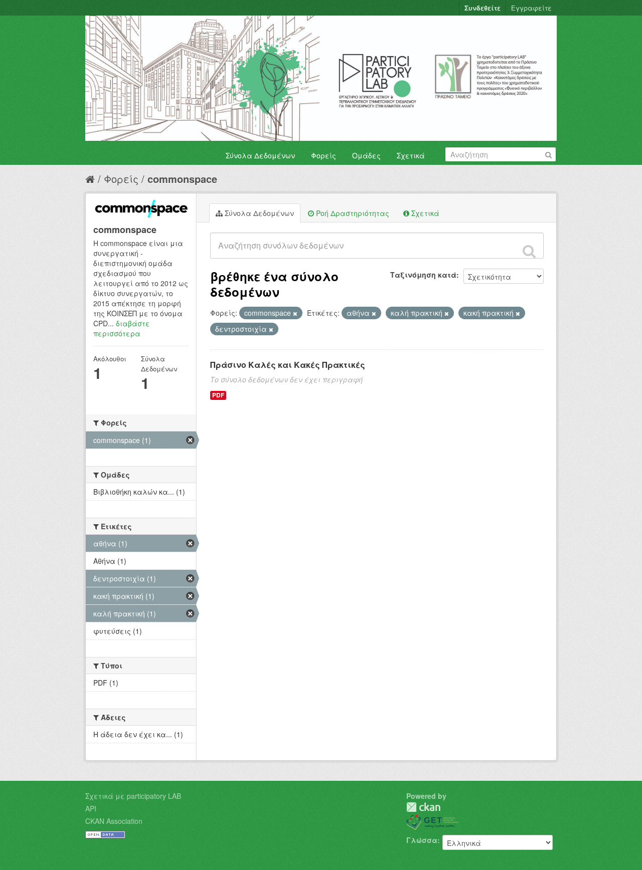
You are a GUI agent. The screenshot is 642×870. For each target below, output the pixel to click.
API (90, 808)
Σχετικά (411, 155)
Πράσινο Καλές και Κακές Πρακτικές (287, 364)
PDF (218, 395)
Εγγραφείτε (531, 8)
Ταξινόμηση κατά (423, 275)
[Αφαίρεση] (295, 313)
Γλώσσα (421, 840)
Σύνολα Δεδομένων (260, 155)
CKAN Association (113, 821)
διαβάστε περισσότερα (121, 328)
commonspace (182, 178)
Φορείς (323, 155)
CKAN (423, 807)
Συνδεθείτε (482, 8)
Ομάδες (366, 155)
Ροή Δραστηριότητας (351, 213)
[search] (529, 251)
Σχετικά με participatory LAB (133, 796)
